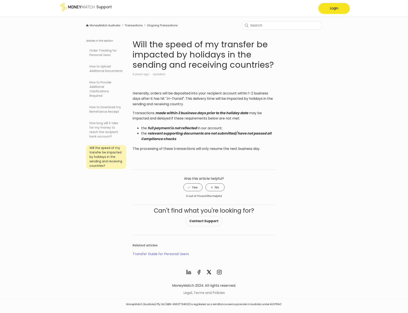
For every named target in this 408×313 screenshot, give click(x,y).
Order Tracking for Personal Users (103, 52)
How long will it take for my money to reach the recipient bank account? (103, 130)
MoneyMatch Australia (105, 25)
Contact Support (203, 221)
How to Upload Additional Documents (106, 68)
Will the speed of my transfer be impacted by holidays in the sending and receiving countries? (105, 157)
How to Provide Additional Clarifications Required (100, 89)
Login (334, 8)
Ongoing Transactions (162, 25)
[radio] (193, 187)
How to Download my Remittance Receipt (105, 109)
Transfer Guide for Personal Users (161, 253)
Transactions (134, 25)
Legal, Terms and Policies (204, 292)
